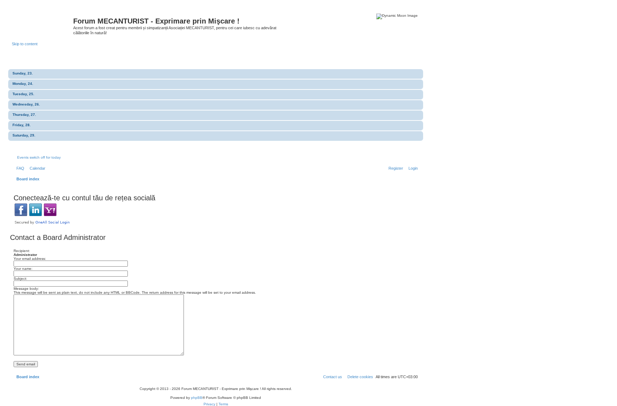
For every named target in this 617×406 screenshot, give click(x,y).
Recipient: (22, 251)
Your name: (23, 269)
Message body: (26, 289)
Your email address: (30, 259)
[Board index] (42, 23)
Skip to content (24, 44)
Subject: (20, 279)
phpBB (196, 398)
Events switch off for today (39, 157)
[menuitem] (19, 168)
